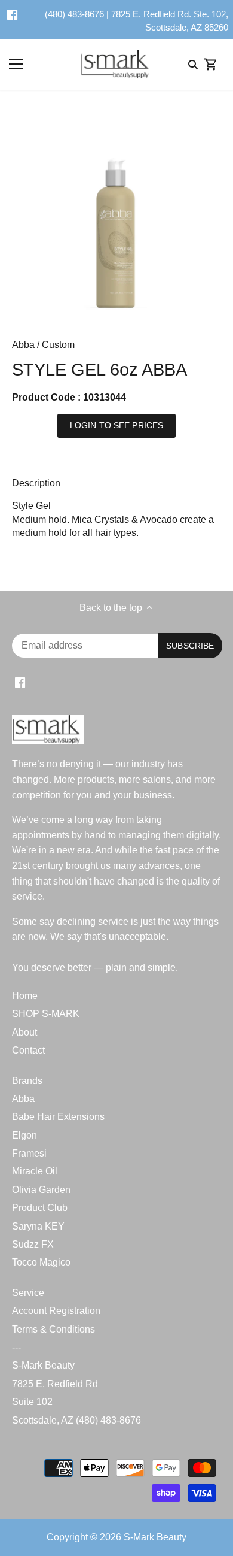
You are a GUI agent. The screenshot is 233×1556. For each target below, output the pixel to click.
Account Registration (56, 1311)
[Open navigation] (16, 64)
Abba (23, 345)
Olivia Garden (41, 1190)
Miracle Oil (34, 1171)
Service (28, 1293)
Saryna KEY (38, 1226)
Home (25, 996)
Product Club (40, 1208)
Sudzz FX (33, 1244)
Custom (58, 345)
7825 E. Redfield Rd (55, 1384)
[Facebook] (12, 14)
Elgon (24, 1135)
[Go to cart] (211, 64)
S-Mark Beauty (43, 1365)
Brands (27, 1081)
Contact (28, 1050)
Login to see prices (117, 425)
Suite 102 (32, 1402)
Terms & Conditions (53, 1329)
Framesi (29, 1153)
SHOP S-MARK (45, 1014)
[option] (116, 218)
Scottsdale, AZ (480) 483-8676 (76, 1420)
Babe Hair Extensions (58, 1117)
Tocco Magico (41, 1262)
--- (16, 1347)
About (24, 1032)
